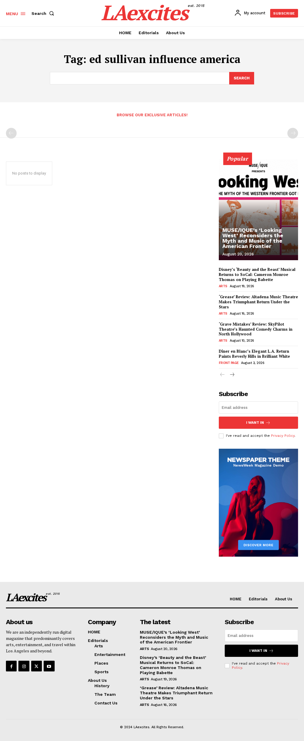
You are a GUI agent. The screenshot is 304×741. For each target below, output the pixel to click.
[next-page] (232, 375)
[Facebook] (11, 666)
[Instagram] (23, 666)
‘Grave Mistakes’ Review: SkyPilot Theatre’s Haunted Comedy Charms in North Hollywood (255, 329)
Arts (223, 286)
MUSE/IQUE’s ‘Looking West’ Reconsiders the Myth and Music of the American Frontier (252, 238)
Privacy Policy (282, 436)
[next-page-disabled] (292, 133)
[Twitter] (36, 666)
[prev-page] (11, 133)
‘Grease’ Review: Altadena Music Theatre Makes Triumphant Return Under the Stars (258, 302)
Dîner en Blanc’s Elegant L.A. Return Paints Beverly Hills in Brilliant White (254, 353)
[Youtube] (49, 666)
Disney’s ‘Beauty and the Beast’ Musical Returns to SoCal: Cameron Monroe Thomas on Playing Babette (257, 274)
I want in (255, 422)
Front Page (229, 363)
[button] (43, 13)
